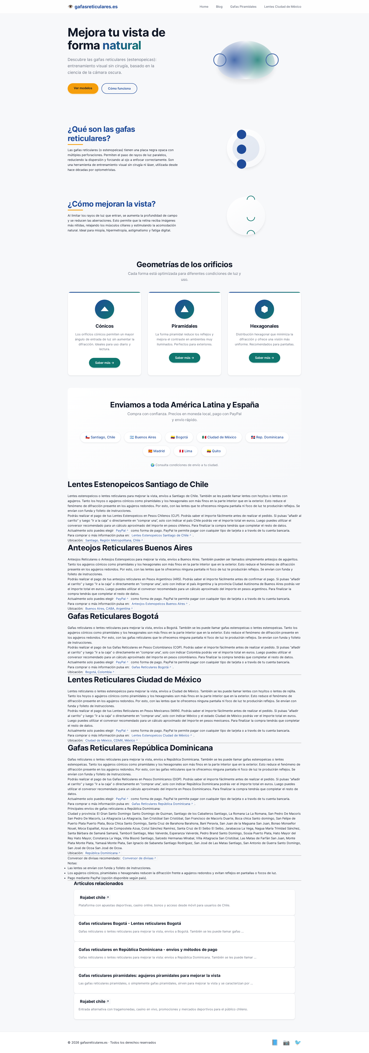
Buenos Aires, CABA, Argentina (107, 608)
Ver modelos (83, 88)
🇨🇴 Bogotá (179, 437)
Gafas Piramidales (243, 6)
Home (204, 6)
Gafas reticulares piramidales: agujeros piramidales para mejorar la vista (149, 975)
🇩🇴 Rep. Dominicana (267, 437)
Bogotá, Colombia (98, 672)
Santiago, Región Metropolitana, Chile (112, 540)
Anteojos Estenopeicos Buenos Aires (158, 604)
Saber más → (104, 363)
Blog (219, 6)
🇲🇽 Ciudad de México (219, 437)
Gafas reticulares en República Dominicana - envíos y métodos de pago (148, 949)
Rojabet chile (92, 897)
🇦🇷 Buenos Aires (143, 437)
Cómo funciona (119, 88)
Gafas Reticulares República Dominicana (161, 804)
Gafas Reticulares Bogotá (150, 667)
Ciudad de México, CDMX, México (110, 740)
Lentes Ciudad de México (282, 6)
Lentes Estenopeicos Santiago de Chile (160, 535)
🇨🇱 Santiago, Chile (100, 437)
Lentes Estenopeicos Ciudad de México (160, 735)
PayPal (121, 530)
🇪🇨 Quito (214, 451)
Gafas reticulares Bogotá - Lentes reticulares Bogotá (130, 923)
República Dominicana (101, 853)
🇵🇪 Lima (185, 451)
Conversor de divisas (138, 858)
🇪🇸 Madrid (156, 451)
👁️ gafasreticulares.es (93, 6)
